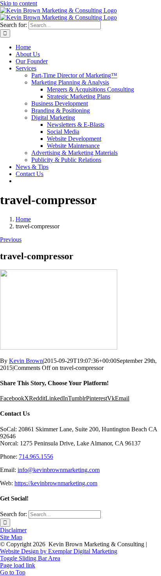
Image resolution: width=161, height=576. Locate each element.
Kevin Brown (26, 360)
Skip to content (18, 3)
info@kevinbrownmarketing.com (59, 470)
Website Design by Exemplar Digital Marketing (58, 551)
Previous (10, 239)
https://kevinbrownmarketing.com (55, 483)
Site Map (11, 537)
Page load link (17, 565)
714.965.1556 (36, 456)
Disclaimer (13, 530)
